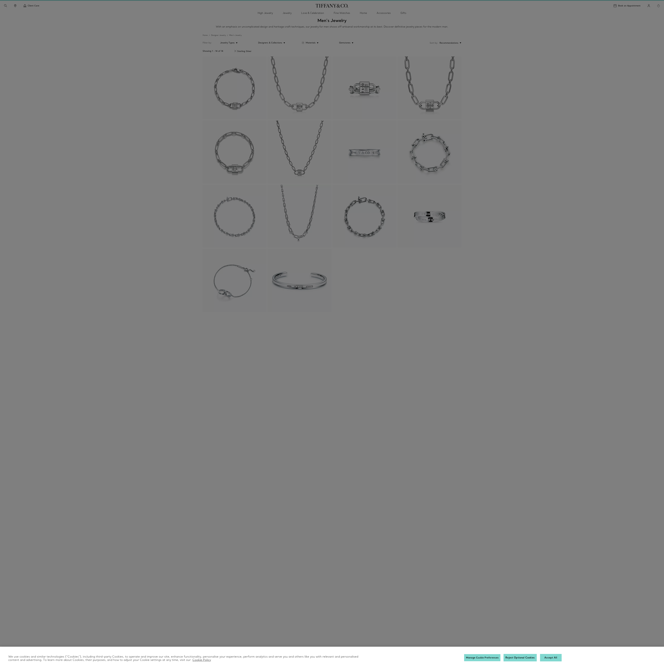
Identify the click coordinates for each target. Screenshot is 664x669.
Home (205, 35)
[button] (5, 5)
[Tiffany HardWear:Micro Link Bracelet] (234, 216)
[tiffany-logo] (331, 5)
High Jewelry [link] (265, 13)
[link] (15, 5)
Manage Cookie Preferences (482, 657)
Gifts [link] (403, 13)
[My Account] (648, 5)
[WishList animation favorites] (658, 5)
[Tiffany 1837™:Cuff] (299, 280)
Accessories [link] (384, 13)
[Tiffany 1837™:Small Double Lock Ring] (364, 87)
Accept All (550, 657)
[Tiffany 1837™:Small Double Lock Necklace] (299, 152)
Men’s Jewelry (235, 35)
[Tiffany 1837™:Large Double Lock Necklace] (429, 87)
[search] (5, 5)
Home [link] (363, 13)
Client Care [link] (33, 5)
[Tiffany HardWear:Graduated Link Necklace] (299, 216)
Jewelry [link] (287, 13)
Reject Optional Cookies (520, 657)
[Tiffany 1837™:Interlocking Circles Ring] (429, 216)
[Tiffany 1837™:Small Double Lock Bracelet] (234, 87)
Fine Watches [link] (342, 13)
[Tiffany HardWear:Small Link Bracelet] (364, 216)
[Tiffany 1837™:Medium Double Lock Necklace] (299, 87)
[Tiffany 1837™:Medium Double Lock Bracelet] (234, 152)
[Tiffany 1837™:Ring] (364, 152)
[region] (332, 658)
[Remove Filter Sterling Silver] (235, 51)
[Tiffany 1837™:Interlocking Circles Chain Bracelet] (234, 280)
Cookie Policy (201, 660)
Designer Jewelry (218, 35)
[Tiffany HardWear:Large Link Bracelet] (429, 152)
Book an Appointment (629, 5)
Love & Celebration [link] (312, 13)
